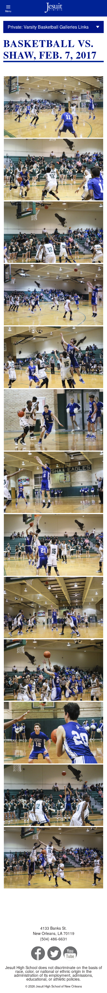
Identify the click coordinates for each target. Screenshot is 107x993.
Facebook (37, 953)
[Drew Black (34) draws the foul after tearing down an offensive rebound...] (53, 544)
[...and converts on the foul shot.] (53, 607)
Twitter (53, 953)
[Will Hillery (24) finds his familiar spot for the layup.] (53, 670)
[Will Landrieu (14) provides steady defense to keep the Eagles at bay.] (53, 420)
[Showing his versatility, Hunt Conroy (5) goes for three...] (53, 795)
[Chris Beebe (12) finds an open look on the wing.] (53, 482)
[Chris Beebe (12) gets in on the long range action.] (53, 294)
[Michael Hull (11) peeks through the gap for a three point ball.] (53, 232)
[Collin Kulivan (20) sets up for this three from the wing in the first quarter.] (53, 107)
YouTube (69, 953)
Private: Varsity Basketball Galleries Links (48, 27)
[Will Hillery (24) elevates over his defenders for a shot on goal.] (53, 357)
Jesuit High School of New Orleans (53, 8)
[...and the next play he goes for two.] (53, 857)
